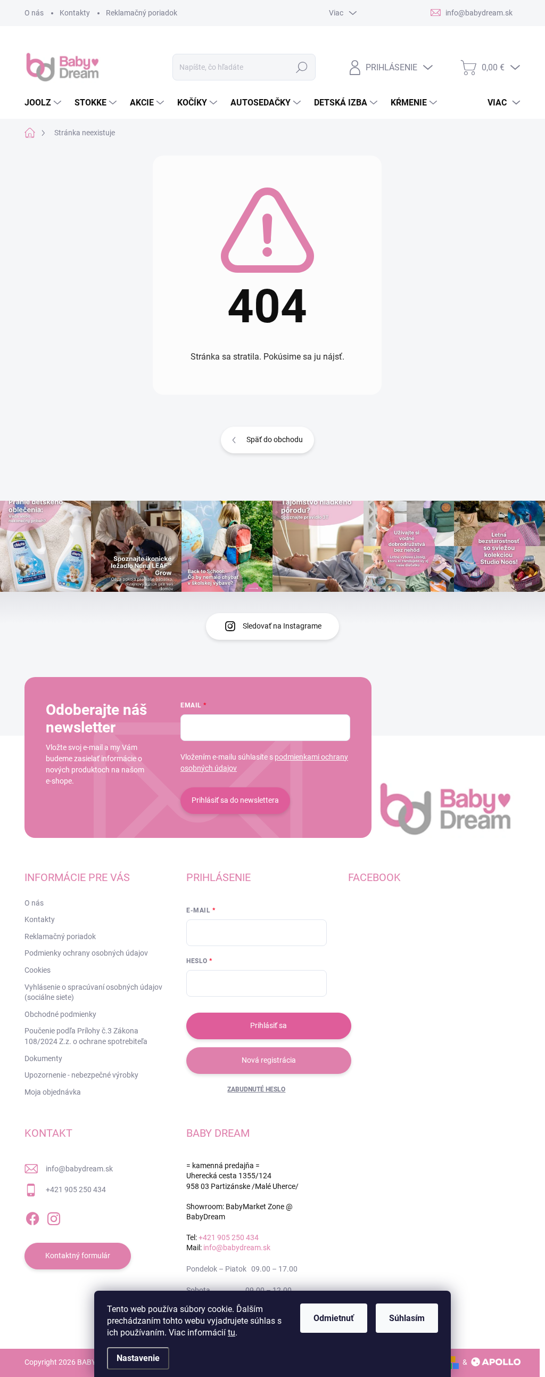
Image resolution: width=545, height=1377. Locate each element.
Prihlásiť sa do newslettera (235, 800)
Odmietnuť (333, 1318)
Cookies (37, 970)
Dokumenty (43, 1058)
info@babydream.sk (79, 1168)
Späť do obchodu (274, 439)
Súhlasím (407, 1318)
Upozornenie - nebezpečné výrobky (81, 1075)
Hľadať (301, 67)
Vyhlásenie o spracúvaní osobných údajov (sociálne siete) (93, 992)
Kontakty (75, 13)
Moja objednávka (52, 1092)
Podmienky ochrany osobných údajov (86, 953)
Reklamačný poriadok (141, 13)
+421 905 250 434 (76, 1189)
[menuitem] (44, 103)
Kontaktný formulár (77, 1255)
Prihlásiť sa (268, 1025)
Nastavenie (138, 1358)
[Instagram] (54, 1217)
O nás (34, 13)
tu (231, 1332)
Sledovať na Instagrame (282, 626)
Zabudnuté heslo (256, 1089)
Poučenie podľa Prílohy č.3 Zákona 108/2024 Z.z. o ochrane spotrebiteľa (85, 1036)
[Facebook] (32, 1217)
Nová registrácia (269, 1060)
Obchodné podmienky (60, 1014)
